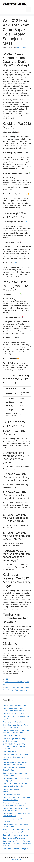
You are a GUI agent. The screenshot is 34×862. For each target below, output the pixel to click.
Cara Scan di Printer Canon (12, 736)
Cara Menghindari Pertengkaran (14, 838)
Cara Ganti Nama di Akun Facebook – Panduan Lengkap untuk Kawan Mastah (16, 757)
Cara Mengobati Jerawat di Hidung (15, 722)
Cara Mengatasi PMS (10, 752)
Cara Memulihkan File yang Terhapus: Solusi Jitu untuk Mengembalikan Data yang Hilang (17, 843)
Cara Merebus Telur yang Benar (14, 705)
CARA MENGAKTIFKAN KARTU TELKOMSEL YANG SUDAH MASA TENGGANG (15, 746)
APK (6, 679)
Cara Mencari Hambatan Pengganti (15, 849)
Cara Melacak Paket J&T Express (15, 713)
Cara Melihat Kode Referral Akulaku (16, 835)
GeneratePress (17, 859)
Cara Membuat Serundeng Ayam (15, 794)
